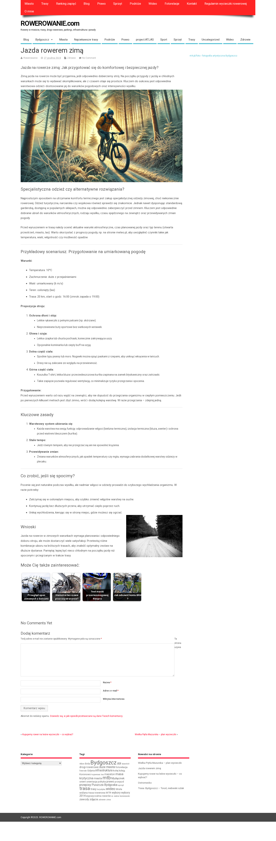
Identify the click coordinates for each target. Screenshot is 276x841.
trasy (93, 789)
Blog (87, 3)
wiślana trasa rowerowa (92, 792)
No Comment (89, 58)
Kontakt (192, 3)
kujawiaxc (95, 774)
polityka (102, 781)
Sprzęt (117, 3)
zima (108, 799)
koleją (122, 770)
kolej (115, 770)
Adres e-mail (110, 690)
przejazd (119, 781)
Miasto (29, 3)
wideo (110, 789)
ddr (119, 763)
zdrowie (102, 799)
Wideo (153, 3)
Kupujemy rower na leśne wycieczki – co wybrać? (47, 734)
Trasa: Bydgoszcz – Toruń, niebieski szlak (161, 788)
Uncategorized (210, 39)
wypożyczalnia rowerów (98, 796)
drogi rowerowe (89, 767)
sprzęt (121, 785)
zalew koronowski (122, 796)
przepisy (85, 785)
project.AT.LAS (145, 39)
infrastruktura (103, 770)
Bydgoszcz (42, 39)
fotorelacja (121, 767)
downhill (125, 764)
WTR (108, 792)
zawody (84, 799)
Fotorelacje (172, 3)
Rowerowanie (30, 58)
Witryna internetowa (113, 699)
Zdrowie (245, 39)
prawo (110, 781)
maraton (109, 774)
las (102, 774)
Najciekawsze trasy (86, 39)
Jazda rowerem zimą (149, 768)
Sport (163, 39)
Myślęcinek (117, 778)
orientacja (91, 781)
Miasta (63, 39)
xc (112, 796)
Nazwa (107, 682)
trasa (84, 788)
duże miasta (107, 767)
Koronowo (85, 774)
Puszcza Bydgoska (104, 785)
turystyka (101, 789)
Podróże (135, 3)
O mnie (29, 11)
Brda (87, 763)
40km (81, 764)
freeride (83, 771)
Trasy (44, 3)
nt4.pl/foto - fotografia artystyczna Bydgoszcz (213, 55)
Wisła (119, 789)
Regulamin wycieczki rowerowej (225, 3)
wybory (116, 792)
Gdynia (91, 770)
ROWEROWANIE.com (50, 23)
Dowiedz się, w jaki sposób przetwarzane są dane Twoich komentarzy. (86, 716)
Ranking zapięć (66, 3)
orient (82, 781)
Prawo (101, 3)
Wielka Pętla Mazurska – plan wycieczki (155, 734)
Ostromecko (145, 782)
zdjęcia (94, 799)
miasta (98, 778)
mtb (107, 777)
